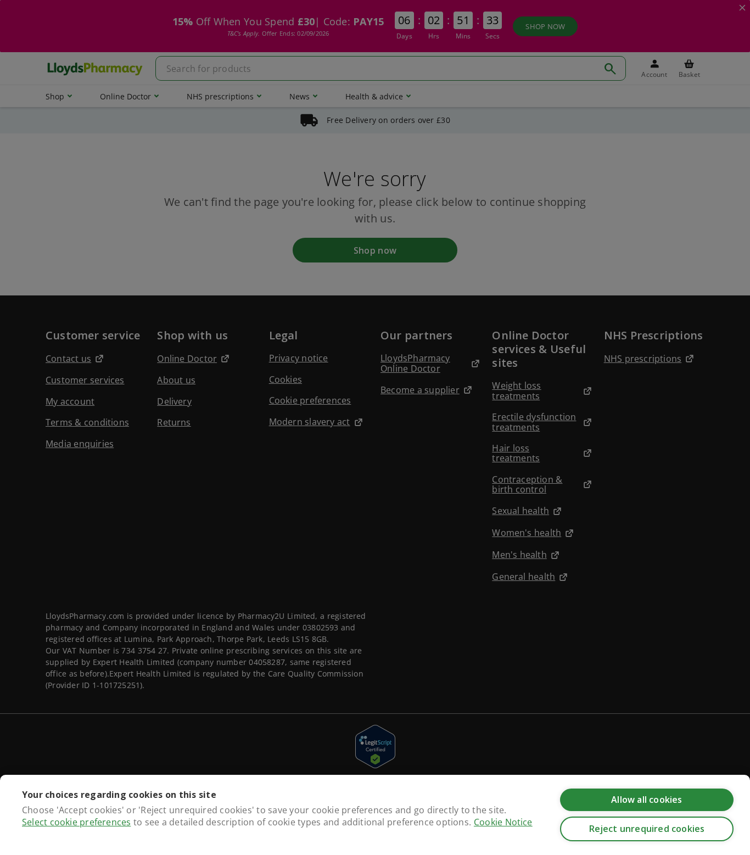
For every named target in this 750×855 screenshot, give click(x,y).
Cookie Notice (503, 822)
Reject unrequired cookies (647, 829)
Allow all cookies (646, 799)
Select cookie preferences (76, 822)
